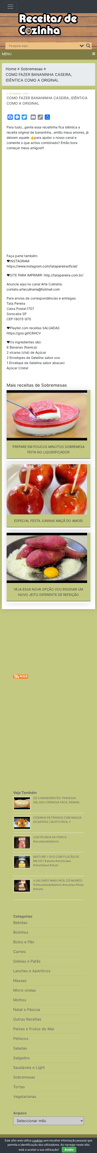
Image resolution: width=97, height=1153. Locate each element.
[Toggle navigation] (10, 6)
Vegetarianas (24, 1096)
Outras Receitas (27, 1019)
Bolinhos (20, 932)
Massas (19, 980)
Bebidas (20, 922)
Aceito (69, 1149)
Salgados (21, 1057)
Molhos (19, 999)
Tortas (19, 1086)
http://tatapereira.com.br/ (63, 275)
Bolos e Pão (23, 942)
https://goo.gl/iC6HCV (24, 333)
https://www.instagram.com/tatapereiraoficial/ (42, 266)
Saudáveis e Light (29, 1067)
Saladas (20, 1048)
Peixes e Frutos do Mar (33, 1028)
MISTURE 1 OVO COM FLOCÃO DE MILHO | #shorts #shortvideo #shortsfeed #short (56, 861)
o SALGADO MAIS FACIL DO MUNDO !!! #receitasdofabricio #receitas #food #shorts (58, 885)
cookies (37, 1140)
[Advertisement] (48, 202)
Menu (7, 54)
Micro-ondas (24, 990)
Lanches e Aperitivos (31, 970)
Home (11, 68)
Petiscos (20, 1038)
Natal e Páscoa (26, 1009)
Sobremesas (32, 68)
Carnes (19, 951)
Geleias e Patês (26, 961)
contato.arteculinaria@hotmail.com (33, 289)
